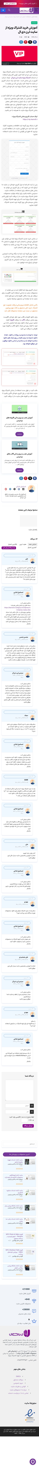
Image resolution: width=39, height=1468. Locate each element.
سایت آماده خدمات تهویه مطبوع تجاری (15, 1161)
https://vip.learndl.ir (30, 119)
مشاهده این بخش (10, 4)
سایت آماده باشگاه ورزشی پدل (14, 1206)
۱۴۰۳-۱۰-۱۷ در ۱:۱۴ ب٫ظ (18, 748)
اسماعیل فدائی (21, 486)
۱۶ (19, 37)
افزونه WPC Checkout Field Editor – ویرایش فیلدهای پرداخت (14, 1252)
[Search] (9, 10)
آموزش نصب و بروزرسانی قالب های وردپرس (19, 455)
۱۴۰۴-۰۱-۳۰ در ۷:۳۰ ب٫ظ (21, 640)
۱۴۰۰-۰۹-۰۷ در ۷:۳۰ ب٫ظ (21, 1015)
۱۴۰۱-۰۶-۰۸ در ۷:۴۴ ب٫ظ (21, 960)
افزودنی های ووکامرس (17, 1240)
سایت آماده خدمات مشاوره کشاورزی (15, 1191)
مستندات (28, 17)
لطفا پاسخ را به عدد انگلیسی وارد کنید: (21, 1117)
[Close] (36, 3)
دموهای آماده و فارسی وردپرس (15, 1164)
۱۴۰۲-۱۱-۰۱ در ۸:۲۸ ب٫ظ (18, 930)
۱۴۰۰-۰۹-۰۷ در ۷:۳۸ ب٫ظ (18, 1042)
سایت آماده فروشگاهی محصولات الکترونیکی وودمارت (14, 1176)
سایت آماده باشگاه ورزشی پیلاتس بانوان (15, 1267)
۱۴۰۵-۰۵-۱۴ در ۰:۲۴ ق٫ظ (21, 561)
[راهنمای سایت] (28, 516)
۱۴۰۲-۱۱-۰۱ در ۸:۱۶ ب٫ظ (22, 904)
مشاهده (19, 434)
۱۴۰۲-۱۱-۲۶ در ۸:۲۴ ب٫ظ (21, 847)
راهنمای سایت (33, 530)
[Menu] (36, 10)
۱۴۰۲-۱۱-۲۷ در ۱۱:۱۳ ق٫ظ (18, 874)
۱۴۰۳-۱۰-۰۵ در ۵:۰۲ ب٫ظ (21, 782)
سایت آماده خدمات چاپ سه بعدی (14, 1220)
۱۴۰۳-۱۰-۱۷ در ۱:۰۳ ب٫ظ (21, 718)
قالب (23, 320)
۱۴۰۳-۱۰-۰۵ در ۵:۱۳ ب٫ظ (18, 812)
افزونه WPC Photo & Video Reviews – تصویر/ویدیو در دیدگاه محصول (14, 1236)
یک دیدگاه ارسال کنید (9, 548)
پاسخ (30, 555)
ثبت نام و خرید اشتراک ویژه (3, 10)
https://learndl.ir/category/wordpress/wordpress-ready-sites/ (17, 609)
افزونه (12, 320)
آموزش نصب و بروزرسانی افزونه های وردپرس (19, 419)
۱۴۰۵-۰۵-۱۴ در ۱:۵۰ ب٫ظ (18, 596)
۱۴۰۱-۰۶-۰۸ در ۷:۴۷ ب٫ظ (18, 985)
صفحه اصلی (34, 17)
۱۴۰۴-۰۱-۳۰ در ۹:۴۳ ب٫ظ (18, 676)
